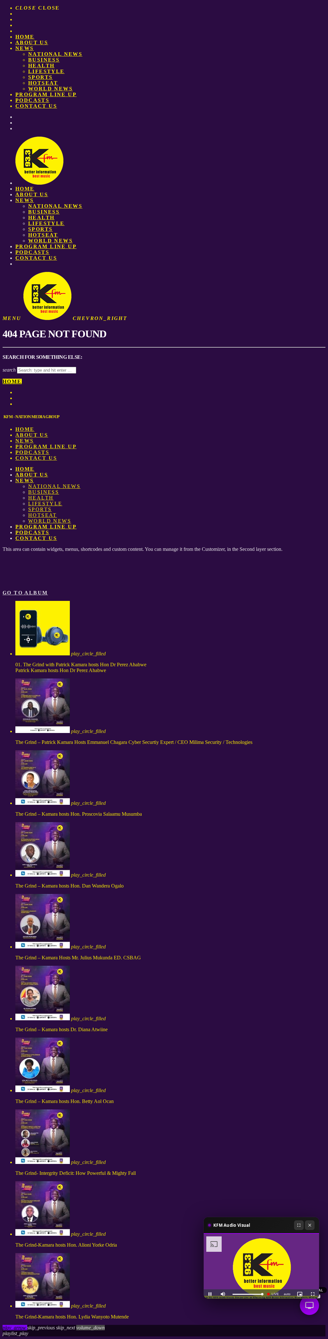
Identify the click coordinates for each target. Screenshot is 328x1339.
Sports (40, 77)
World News (50, 88)
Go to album (25, 592)
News (24, 48)
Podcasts (32, 100)
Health (41, 65)
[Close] (310, 1225)
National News (55, 54)
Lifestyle (46, 71)
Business (44, 60)
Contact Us (36, 106)
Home (25, 36)
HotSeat (43, 83)
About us (31, 42)
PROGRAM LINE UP (46, 94)
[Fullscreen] (299, 1225)
